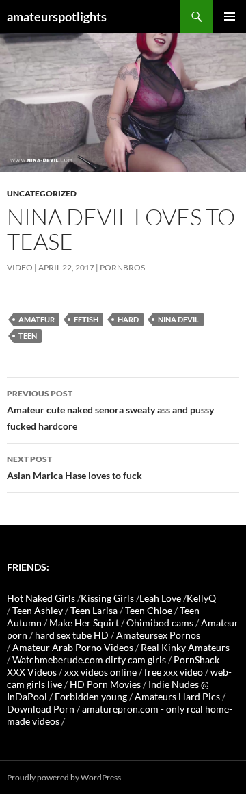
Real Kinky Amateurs (185, 647)
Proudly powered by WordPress (64, 777)
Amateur (36, 319)
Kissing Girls (107, 598)
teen (27, 335)
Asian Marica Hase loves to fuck (74, 467)
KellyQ (201, 598)
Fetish (86, 319)
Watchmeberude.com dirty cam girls (89, 659)
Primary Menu (229, 16)
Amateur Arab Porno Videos (72, 647)
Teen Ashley (37, 610)
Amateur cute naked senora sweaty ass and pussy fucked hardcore (110, 410)
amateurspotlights (57, 16)
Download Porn (40, 709)
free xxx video (173, 672)
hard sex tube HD (72, 635)
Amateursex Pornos (158, 635)
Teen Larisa (94, 610)
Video (20, 267)
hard (128, 319)
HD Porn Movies (105, 684)
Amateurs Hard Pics (177, 696)
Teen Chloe (148, 610)
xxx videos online (100, 672)
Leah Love (160, 598)
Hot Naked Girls (41, 598)
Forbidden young (91, 696)
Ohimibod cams (159, 622)
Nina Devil (178, 319)
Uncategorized (42, 193)
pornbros (122, 267)
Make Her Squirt (84, 622)
